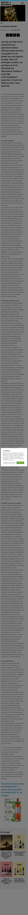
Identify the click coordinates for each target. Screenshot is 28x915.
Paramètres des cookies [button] (9, 462)
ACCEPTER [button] (20, 462)
